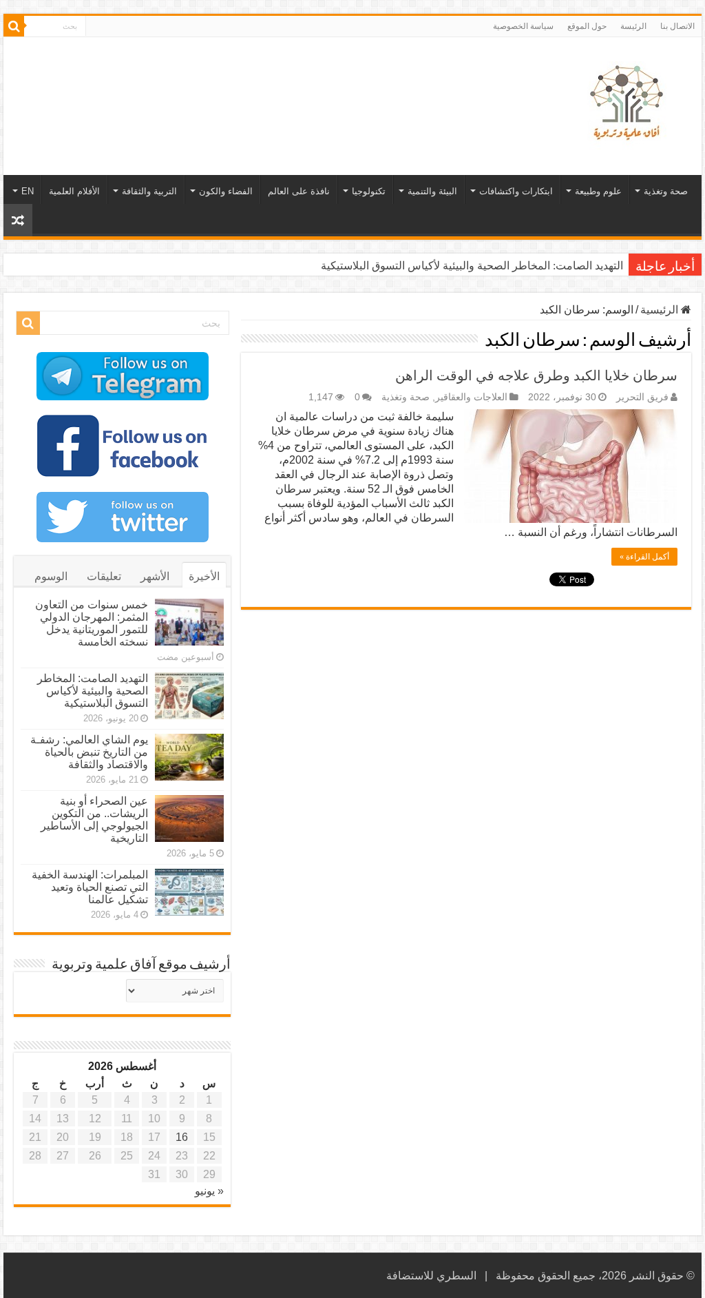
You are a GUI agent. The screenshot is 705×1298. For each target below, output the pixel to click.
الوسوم (50, 576)
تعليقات (104, 576)
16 (182, 1137)
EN (27, 191)
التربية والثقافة (149, 191)
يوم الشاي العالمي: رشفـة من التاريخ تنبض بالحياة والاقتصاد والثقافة (89, 752)
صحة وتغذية (666, 191)
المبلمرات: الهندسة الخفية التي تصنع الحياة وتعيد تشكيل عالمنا (90, 887)
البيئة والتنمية (432, 191)
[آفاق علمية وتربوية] (629, 103)
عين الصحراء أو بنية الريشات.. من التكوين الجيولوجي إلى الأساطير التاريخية (94, 819)
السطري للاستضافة (431, 1275)
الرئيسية (660, 310)
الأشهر (154, 576)
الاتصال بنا (677, 26)
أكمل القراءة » (644, 557)
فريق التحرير (642, 397)
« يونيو (209, 1191)
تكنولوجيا (369, 191)
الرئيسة (633, 26)
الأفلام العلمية (74, 191)
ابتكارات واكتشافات (516, 191)
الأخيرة (204, 576)
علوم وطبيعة (598, 191)
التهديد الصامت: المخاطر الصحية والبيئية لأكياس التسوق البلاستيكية (472, 265)
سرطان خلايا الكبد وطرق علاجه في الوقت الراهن (536, 375)
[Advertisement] (264, 82)
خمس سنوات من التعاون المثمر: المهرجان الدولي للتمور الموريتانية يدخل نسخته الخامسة (91, 623)
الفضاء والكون (226, 191)
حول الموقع (587, 26)
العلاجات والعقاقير (471, 397)
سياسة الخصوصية (523, 26)
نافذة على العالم (299, 191)
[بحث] (13, 26)
